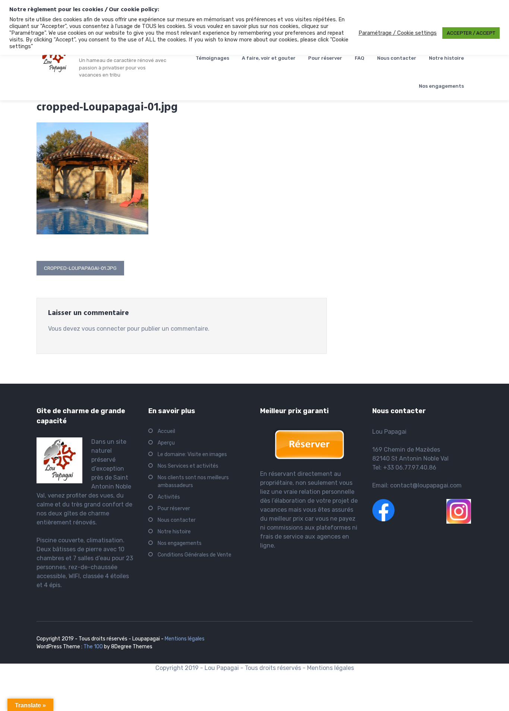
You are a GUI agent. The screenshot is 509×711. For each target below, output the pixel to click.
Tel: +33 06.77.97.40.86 (404, 467)
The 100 (93, 646)
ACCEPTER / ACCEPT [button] (471, 33)
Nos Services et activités (188, 466)
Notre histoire (446, 58)
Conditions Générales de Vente (194, 555)
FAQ (359, 58)
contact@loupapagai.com (426, 485)
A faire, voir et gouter (268, 58)
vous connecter (104, 328)
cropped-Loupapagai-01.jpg (80, 268)
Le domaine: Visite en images (192, 454)
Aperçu (166, 443)
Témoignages (212, 58)
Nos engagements (441, 86)
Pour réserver (325, 58)
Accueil (166, 431)
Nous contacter (396, 58)
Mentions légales (185, 639)
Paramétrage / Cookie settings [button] (397, 32)
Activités (169, 497)
